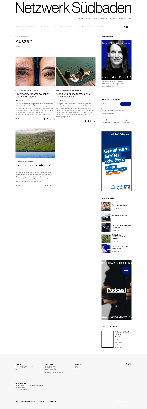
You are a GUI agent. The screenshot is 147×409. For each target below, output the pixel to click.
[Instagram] (129, 368)
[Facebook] (127, 368)
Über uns (80, 18)
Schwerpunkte (20, 27)
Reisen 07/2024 (20, 161)
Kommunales (44, 27)
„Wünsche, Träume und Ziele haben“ (120, 247)
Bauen (54, 27)
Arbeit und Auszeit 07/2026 (23, 90)
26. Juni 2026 (115, 241)
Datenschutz (42, 401)
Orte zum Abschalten (120, 205)
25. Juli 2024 (19, 169)
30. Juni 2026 (115, 251)
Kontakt (88, 18)
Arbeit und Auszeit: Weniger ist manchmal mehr (73, 95)
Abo (130, 18)
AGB (17, 401)
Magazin (112, 18)
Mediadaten (103, 18)
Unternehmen (32, 27)
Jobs (95, 18)
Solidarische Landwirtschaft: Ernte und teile (120, 237)
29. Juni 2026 (115, 230)
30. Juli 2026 (115, 218)
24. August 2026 (20, 100)
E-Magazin (90, 27)
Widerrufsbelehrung (28, 401)
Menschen (69, 27)
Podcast (81, 27)
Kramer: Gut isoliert (119, 216)
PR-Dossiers (100, 27)
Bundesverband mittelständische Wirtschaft (29, 385)
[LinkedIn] (130, 368)
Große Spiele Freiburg (22, 389)
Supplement (122, 18)
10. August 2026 (60, 100)
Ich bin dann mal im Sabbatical (33, 165)
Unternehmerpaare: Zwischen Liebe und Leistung (32, 95)
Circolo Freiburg (21, 387)
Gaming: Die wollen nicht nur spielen (121, 226)
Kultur (61, 27)
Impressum (53, 401)
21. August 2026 (116, 208)
